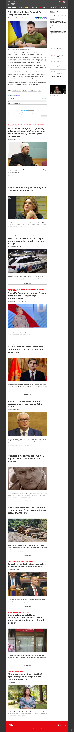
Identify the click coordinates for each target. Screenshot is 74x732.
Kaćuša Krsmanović (21, 464)
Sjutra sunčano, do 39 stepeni (56, 27)
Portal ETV (21, 17)
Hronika (22, 7)
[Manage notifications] (72, 730)
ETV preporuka (51, 7)
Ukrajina (24, 90)
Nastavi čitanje (27, 178)
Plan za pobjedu (32, 90)
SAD (39, 90)
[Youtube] (63, 7)
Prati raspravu (46, 98)
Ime (8, 112)
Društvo (18, 7)
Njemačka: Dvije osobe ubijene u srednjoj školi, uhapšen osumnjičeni (58, 22)
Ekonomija (14, 7)
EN (55, 7)
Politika (9, 7)
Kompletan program (56, 76)
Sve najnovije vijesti (56, 37)
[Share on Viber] (44, 18)
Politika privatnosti (35, 728)
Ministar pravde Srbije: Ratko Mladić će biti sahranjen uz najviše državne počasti (58, 32)
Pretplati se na (11, 116)
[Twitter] (61, 7)
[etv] (11, 3)
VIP (25, 7)
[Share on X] (38, 18)
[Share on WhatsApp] (40, 18)
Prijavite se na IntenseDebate (24, 110)
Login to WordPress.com (30, 110)
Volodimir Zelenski (16, 90)
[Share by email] (42, 18)
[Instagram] (65, 7)
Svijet (40, 7)
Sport (33, 7)
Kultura (36, 7)
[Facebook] (59, 7)
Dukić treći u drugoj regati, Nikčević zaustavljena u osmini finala (58, 16)
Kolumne (29, 7)
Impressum (28, 728)
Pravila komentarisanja (44, 728)
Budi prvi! (19, 101)
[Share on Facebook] (36, 18)
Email (22, 112)
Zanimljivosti (44, 7)
